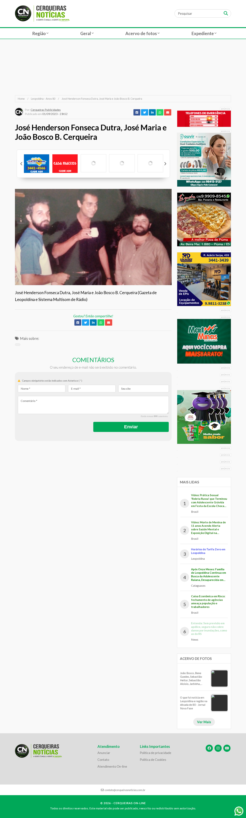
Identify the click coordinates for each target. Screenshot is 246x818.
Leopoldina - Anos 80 (43, 98)
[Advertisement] (123, 67)
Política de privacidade (155, 753)
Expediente (202, 33)
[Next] (165, 163)
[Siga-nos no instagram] (218, 748)
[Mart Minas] (150, 163)
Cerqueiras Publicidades (46, 109)
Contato (103, 760)
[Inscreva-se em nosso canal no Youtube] (227, 748)
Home (21, 98)
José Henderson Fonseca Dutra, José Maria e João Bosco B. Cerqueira (102, 98)
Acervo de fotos (141, 33)
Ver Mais (204, 722)
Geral (85, 33)
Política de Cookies (153, 760)
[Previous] (21, 163)
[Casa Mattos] (36, 163)
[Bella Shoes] (93, 163)
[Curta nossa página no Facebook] (209, 748)
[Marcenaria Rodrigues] (65, 163)
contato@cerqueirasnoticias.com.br (125, 790)
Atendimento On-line (112, 766)
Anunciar (103, 753)
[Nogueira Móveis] (122, 163)
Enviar (131, 426)
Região (39, 33)
